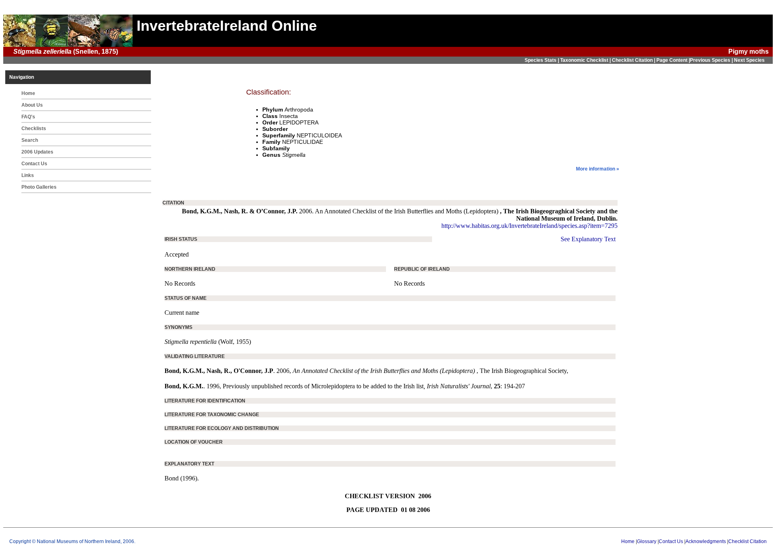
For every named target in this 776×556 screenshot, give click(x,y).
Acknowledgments (705, 541)
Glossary (646, 541)
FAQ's (28, 117)
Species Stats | (542, 60)
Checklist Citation (747, 541)
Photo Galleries (39, 187)
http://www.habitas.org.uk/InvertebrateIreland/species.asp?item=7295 (529, 225)
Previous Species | (712, 60)
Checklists (33, 128)
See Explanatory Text (588, 239)
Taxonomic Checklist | (586, 60)
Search (29, 140)
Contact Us (34, 163)
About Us (32, 105)
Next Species (749, 60)
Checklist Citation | (634, 60)
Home (28, 93)
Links (27, 175)
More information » (597, 169)
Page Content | (673, 60)
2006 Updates (37, 152)
